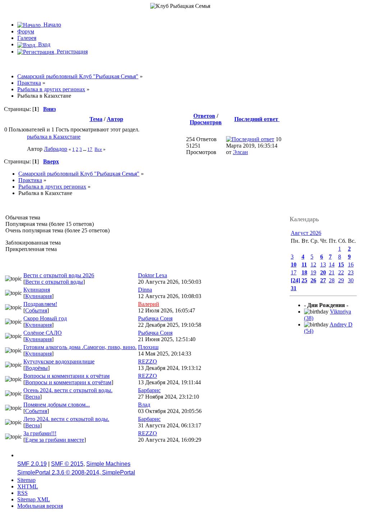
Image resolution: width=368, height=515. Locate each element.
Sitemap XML (33, 499)
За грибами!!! (39, 433)
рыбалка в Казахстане (53, 137)
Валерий (148, 304)
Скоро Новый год (45, 318)
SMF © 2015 (67, 464)
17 (89, 149)
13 (323, 264)
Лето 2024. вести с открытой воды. (66, 419)
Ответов (204, 116)
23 (351, 272)
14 (332, 264)
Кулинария (36, 290)
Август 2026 (306, 233)
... (85, 149)
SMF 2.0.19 (32, 464)
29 (341, 280)
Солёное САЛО (42, 333)
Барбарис (149, 390)
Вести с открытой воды (54, 282)
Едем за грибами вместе (54, 440)
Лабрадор (55, 149)
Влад (144, 405)
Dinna (145, 290)
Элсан (240, 152)
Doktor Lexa (152, 275)
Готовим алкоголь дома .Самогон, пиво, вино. (80, 347)
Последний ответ (257, 119)
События (36, 310)
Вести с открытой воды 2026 (58, 275)
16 (351, 264)
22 (341, 272)
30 (351, 280)
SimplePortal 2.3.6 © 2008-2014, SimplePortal (76, 472)
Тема (95, 119)
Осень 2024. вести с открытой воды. (67, 390)
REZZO (147, 361)
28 (332, 280)
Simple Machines (108, 464)
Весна (32, 397)
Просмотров (206, 122)
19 (313, 272)
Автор (115, 119)
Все (98, 149)
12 (313, 264)
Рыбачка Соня (155, 318)
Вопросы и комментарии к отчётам (66, 376)
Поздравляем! (40, 304)
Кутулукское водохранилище (59, 361)
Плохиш (148, 347)
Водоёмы (36, 368)
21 (332, 272)
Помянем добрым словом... (56, 405)
